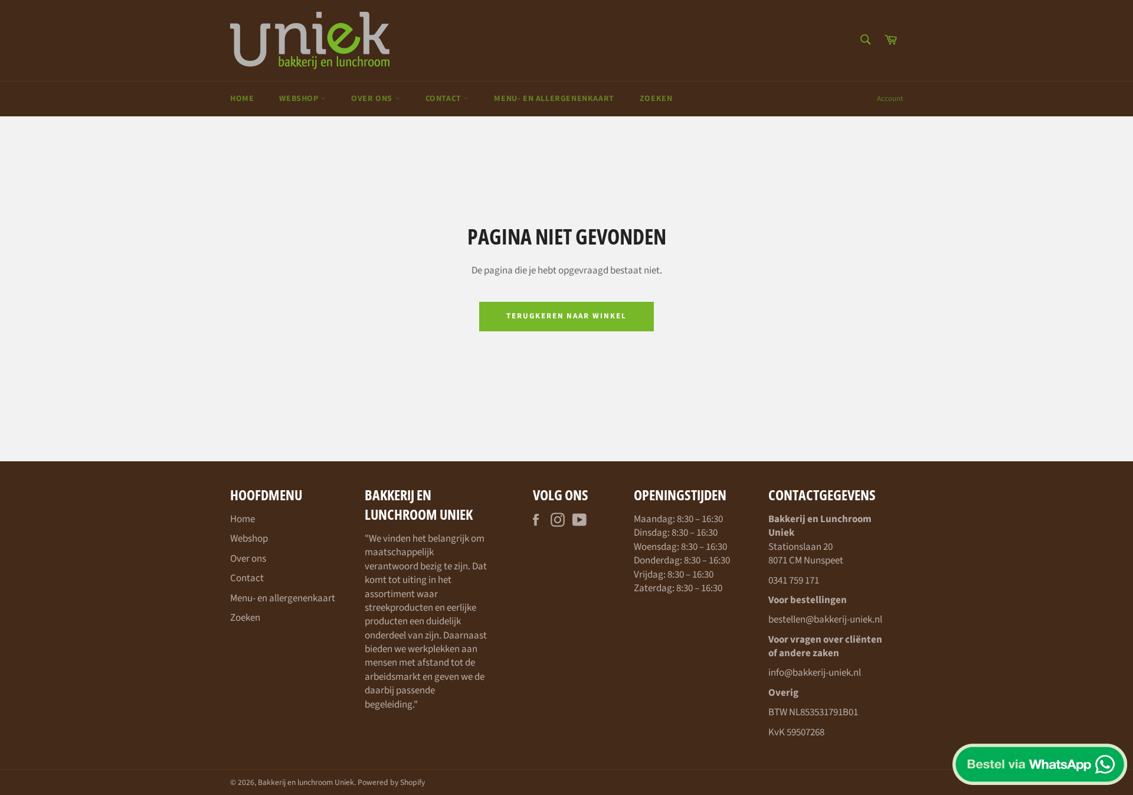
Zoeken (656, 99)
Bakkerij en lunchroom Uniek (306, 782)
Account (890, 98)
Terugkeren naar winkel (566, 316)
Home (242, 99)
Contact (444, 99)
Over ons (372, 99)
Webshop (299, 99)
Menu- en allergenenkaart (554, 99)
